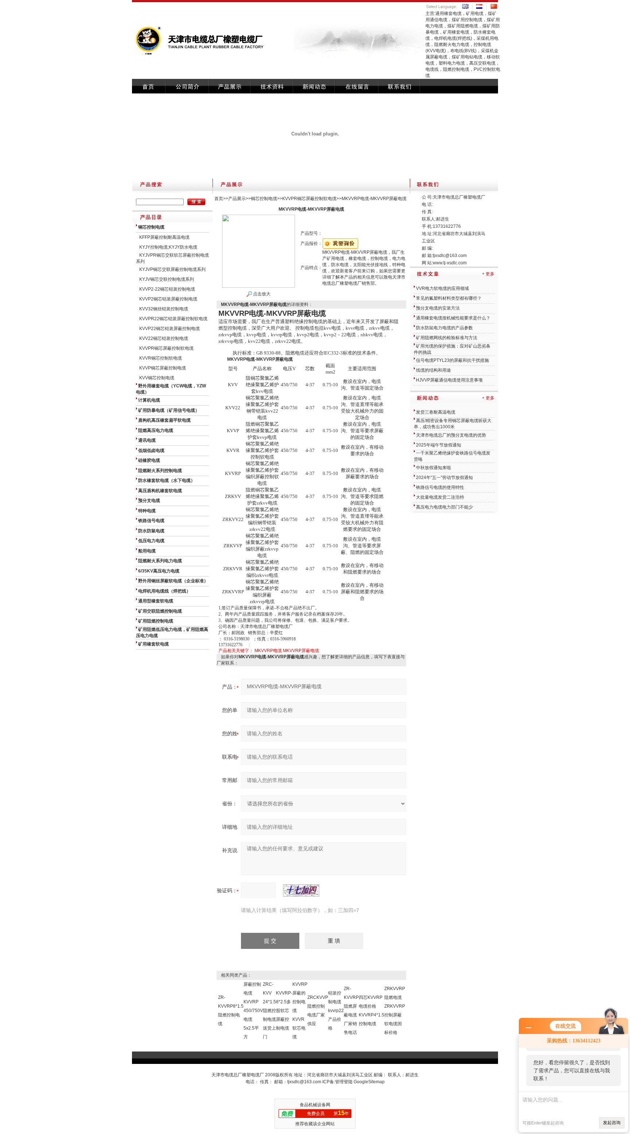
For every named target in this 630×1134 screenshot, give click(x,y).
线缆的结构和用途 (433, 370)
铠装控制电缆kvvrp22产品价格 (336, 1011)
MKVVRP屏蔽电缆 (301, 650)
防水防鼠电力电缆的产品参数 (444, 327)
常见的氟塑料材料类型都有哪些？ (449, 298)
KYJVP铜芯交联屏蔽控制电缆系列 (172, 269)
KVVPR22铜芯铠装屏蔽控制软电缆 (173, 318)
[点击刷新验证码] (301, 890)
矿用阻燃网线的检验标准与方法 (446, 337)
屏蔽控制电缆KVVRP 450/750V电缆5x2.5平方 (253, 1010)
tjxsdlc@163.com (450, 255)
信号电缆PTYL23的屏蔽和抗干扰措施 (452, 360)
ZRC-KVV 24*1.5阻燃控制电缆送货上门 (269, 1010)
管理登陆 (344, 1081)
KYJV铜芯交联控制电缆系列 (166, 279)
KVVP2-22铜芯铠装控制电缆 (167, 289)
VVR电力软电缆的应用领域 (442, 288)
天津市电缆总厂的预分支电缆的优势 (451, 435)
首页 (218, 198)
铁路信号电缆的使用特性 (440, 487)
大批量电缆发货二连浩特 (440, 497)
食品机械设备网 (315, 1104)
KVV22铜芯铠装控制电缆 (163, 338)
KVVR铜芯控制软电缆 (160, 358)
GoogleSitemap (369, 1081)
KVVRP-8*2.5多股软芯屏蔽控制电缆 (284, 1011)
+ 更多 (488, 273)
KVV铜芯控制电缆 (156, 377)
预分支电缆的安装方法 (438, 308)
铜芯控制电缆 (264, 198)
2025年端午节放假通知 (438, 445)
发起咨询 (612, 1122)
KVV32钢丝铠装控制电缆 (163, 308)
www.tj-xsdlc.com (450, 262)
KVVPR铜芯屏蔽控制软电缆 (166, 348)
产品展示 (237, 198)
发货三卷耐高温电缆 (435, 412)
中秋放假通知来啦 (433, 467)
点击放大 (261, 293)
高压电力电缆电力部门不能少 (444, 507)
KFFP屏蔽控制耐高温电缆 (164, 237)
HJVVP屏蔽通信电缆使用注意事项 (449, 380)
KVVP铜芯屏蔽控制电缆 (162, 368)
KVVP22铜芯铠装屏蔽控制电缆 (169, 328)
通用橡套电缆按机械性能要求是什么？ (453, 318)
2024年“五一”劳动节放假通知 (444, 477)
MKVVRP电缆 (268, 650)
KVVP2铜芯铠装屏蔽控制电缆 (168, 299)
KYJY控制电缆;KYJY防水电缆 (168, 247)
